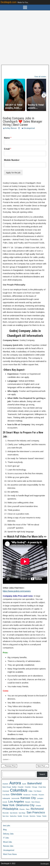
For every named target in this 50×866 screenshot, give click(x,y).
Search (42, 774)
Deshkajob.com (9, 2)
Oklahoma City (25, 805)
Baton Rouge (7, 787)
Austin (24, 784)
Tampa (39, 816)
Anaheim (5, 784)
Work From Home (10, 854)
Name (7, 138)
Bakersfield (34, 783)
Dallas (31, 791)
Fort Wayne (37, 791)
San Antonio (13, 813)
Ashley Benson (11, 128)
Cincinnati (6, 791)
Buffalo (14, 787)
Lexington (40, 798)
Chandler (21, 787)
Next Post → (42, 766)
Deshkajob (45, 864)
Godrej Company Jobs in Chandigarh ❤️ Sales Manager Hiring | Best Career (22, 121)
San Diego (22, 813)
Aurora (15, 783)
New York (9, 805)
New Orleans (35, 802)
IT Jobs (6, 838)
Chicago (34, 787)
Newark (27, 802)
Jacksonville (15, 798)
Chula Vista (42, 787)
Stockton (32, 816)
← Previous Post (9, 766)
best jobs (6, 826)
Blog (5, 830)
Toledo (44, 816)
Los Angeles (16, 801)
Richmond (37, 808)
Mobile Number (12, 160)
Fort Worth (6, 794)
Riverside (6, 813)
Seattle (20, 816)
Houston (41, 794)
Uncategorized (29, 128)
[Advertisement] (25, 37)
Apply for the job (13, 172)
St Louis (25, 816)
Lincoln (5, 802)
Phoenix (22, 809)
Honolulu (34, 794)
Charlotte (28, 787)
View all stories (40, 77)
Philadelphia (10, 808)
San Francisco (36, 812)
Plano (27, 809)
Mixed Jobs (7, 842)
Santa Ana (13, 816)
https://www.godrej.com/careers (17, 591)
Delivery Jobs (8, 834)
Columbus (18, 790)
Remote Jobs (8, 846)
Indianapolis (6, 798)
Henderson (27, 794)
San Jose (6, 816)
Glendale (16, 794)
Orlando (38, 805)
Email (7, 149)
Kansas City (28, 797)
